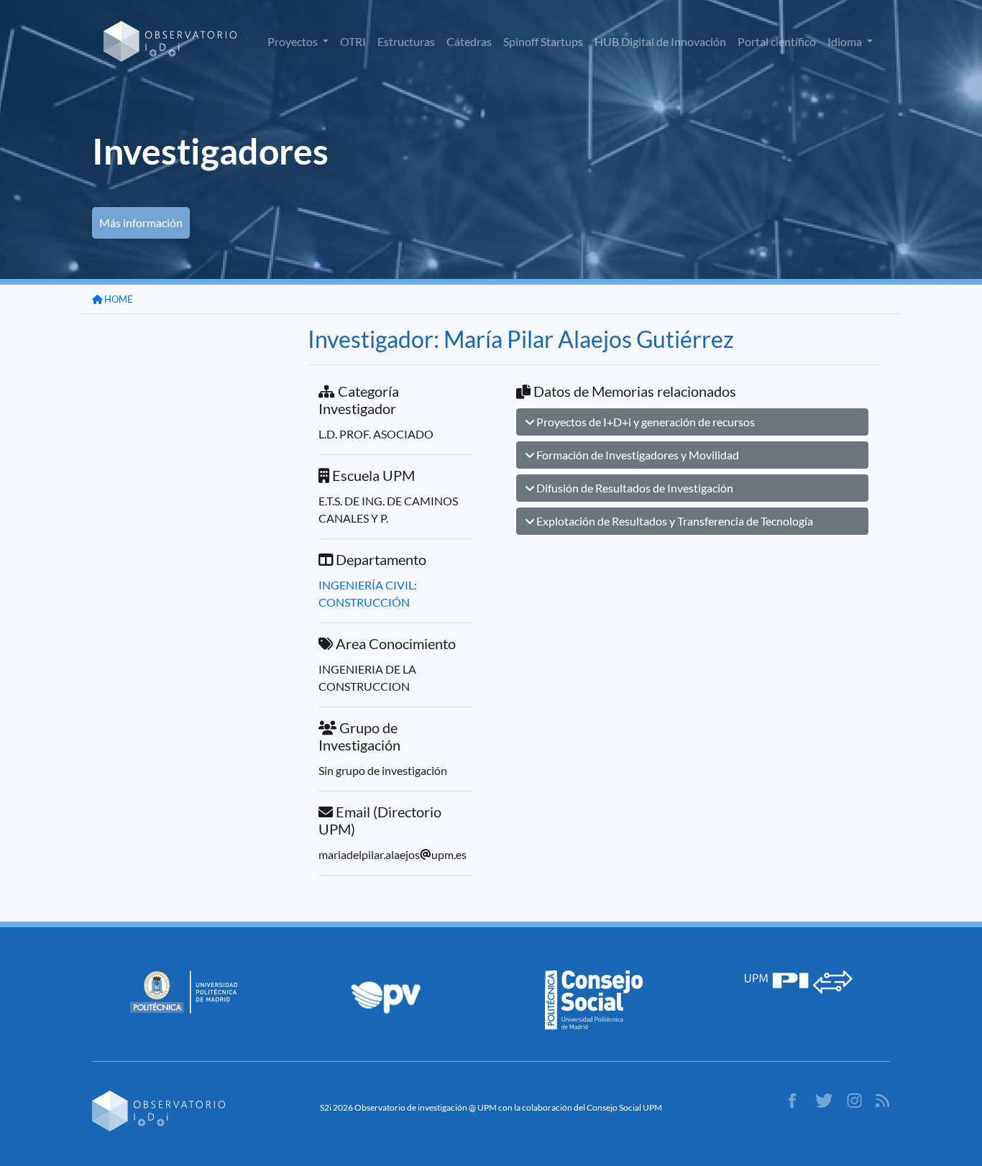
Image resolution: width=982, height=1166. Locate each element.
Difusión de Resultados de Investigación (633, 488)
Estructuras (406, 41)
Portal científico (777, 41)
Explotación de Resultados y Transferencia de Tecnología (673, 521)
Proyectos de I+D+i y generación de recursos (644, 421)
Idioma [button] (845, 41)
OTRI (353, 41)
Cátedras (469, 41)
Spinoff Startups (543, 41)
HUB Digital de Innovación (660, 41)
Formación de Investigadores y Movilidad (636, 455)
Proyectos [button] (293, 41)
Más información (141, 222)
